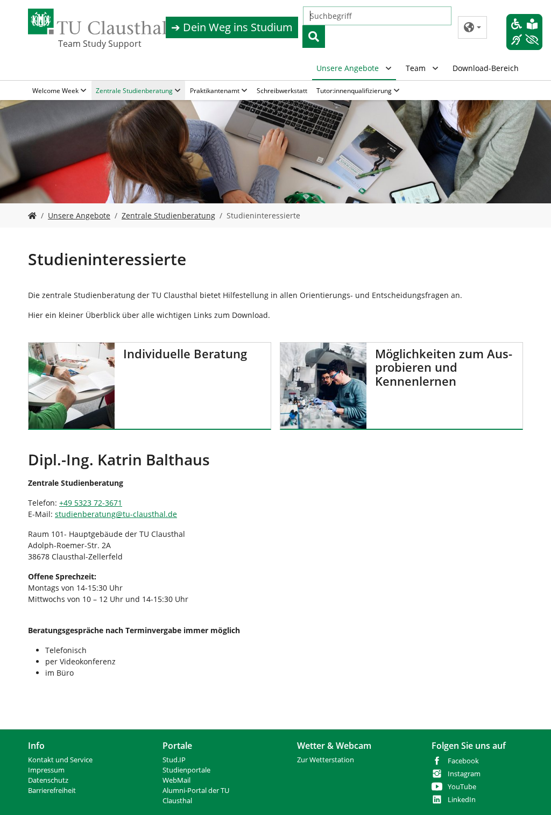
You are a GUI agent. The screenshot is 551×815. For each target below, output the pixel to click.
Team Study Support (100, 43)
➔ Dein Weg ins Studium (232, 27)
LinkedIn (462, 799)
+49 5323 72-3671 (90, 503)
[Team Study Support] (32, 215)
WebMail (176, 780)
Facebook (463, 761)
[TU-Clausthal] (97, 21)
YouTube (462, 786)
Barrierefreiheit (52, 790)
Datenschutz (48, 780)
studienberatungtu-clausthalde (116, 514)
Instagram (464, 773)
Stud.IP (174, 759)
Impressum (46, 770)
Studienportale (186, 770)
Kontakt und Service (60, 759)
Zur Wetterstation (325, 759)
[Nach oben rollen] (529, 793)
